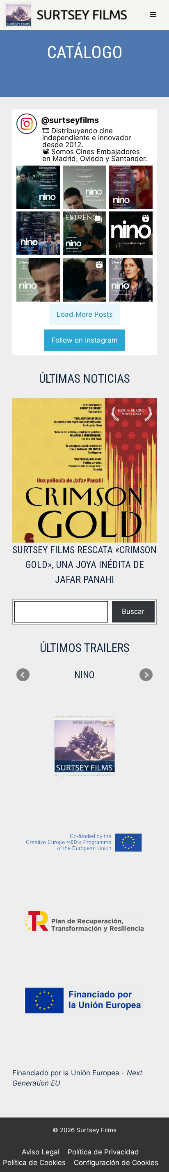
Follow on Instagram (85, 340)
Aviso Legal (40, 1152)
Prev (23, 674)
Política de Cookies (34, 1162)
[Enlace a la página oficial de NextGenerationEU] (84, 1000)
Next (146, 674)
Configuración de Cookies (116, 1162)
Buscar (133, 611)
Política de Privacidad (103, 1152)
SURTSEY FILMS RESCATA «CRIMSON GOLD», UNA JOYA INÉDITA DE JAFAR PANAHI (84, 564)
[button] (38, 187)
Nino (84, 675)
